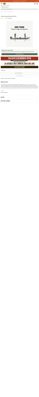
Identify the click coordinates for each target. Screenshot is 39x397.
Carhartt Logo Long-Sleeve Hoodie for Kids (8, 16)
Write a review (10, 18)
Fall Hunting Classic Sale (19, 1)
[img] (37, 3)
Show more (2, 90)
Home (1, 11)
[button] (37, 1)
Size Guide (3, 70)
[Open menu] (1, 3)
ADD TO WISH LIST (18, 73)
